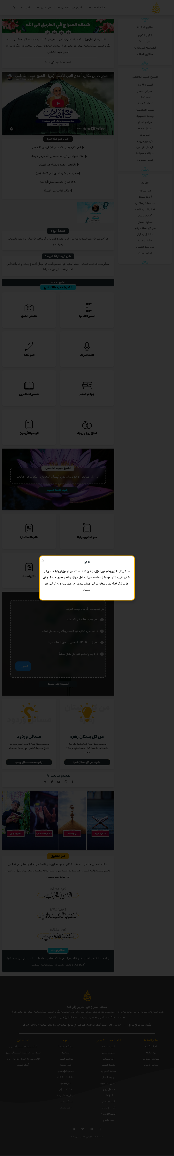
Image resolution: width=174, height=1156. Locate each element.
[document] (87, 578)
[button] (42, 560)
